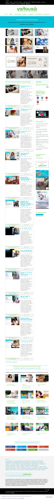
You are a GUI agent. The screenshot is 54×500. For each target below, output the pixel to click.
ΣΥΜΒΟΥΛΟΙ (13, 3)
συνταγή (18, 469)
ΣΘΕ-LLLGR (43, 2)
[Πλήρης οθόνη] (47, 116)
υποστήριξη (22, 469)
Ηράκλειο (12, 463)
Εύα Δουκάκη (8, 463)
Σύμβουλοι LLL (22, 465)
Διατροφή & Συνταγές (9, 108)
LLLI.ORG (17, 3)
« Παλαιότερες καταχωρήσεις (11, 362)
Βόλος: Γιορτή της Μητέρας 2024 (25, 296)
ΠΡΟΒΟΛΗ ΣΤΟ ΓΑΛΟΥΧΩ (35, 2)
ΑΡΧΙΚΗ (11, 2)
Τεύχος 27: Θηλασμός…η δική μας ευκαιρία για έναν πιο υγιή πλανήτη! (11, 418)
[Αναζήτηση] (47, 87)
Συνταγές (18, 465)
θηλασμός (7, 468)
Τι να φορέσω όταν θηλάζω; (25, 132)
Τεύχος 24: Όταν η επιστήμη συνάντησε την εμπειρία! (11, 434)
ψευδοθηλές (43, 469)
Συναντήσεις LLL (13, 465)
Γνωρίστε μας (47, 14)
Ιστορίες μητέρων (8, 317)
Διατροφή (31, 14)
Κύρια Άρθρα (7, 85)
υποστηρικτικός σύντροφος (29, 469)
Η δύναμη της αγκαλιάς (26, 341)
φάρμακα (35, 469)
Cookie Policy (22, 498)
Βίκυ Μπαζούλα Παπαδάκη (17, 462)
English (29, 3)
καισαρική (14, 468)
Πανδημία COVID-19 (35, 463)
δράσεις (30, 466)
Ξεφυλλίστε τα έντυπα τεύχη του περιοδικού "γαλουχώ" (27, 442)
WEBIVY (12, 492)
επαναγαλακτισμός (35, 466)
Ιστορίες (24, 14)
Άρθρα (11, 14)
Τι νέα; (5, 14)
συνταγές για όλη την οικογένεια (11, 469)
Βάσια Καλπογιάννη (9, 462)
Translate (42, 216)
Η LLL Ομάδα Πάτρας (26, 228)
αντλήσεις (17, 466)
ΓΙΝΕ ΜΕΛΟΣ (7, 3)
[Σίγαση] (45, 116)
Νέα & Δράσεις (38, 14)
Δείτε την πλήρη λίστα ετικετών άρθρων (15, 475)
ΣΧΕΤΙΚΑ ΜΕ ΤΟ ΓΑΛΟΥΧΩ (17, 2)
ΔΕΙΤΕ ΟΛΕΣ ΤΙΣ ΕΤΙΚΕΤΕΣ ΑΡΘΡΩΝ (42, 163)
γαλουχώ (26, 466)
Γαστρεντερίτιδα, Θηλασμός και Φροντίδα (25, 154)
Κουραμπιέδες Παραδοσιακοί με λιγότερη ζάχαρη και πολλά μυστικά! (26, 179)
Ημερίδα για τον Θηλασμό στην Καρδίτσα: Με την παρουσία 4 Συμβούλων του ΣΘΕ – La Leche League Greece (26, 203)
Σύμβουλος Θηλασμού (34, 465)
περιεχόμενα (29, 468)
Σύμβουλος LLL (28, 465)
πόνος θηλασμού (45, 468)
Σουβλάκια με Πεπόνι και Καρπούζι (26, 110)
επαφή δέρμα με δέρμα (42, 466)
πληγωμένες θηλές (35, 468)
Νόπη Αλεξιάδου (17, 463)
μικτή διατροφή (23, 468)
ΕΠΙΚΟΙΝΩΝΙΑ (22, 3)
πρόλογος (40, 468)
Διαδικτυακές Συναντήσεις (26, 462)
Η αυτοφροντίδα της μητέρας (26, 86)
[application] (42, 114)
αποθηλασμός (22, 466)
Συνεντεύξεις (18, 14)
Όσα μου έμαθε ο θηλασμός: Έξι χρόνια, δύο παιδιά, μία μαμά (26, 319)
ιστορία (11, 468)
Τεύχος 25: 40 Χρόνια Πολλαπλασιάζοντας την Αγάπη (41, 418)
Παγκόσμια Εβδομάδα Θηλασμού (25, 463)
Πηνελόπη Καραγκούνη (42, 463)
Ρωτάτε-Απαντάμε (8, 130)
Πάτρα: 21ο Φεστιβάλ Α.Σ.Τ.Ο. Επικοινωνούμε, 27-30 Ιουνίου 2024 (26, 274)
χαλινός (39, 469)
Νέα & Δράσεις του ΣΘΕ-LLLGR (10, 200)
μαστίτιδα (18, 468)
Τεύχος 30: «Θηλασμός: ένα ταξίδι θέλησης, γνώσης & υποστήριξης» (11, 402)
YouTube (7, 2)
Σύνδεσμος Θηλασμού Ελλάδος (10, 466)
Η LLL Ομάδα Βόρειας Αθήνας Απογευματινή (26, 251)
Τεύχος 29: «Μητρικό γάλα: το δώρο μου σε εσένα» (26, 402)
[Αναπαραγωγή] (37, 116)
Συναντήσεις (8, 465)
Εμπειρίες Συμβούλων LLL (35, 462)
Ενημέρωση (41, 462)
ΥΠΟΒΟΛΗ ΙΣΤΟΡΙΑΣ (26, 2)
